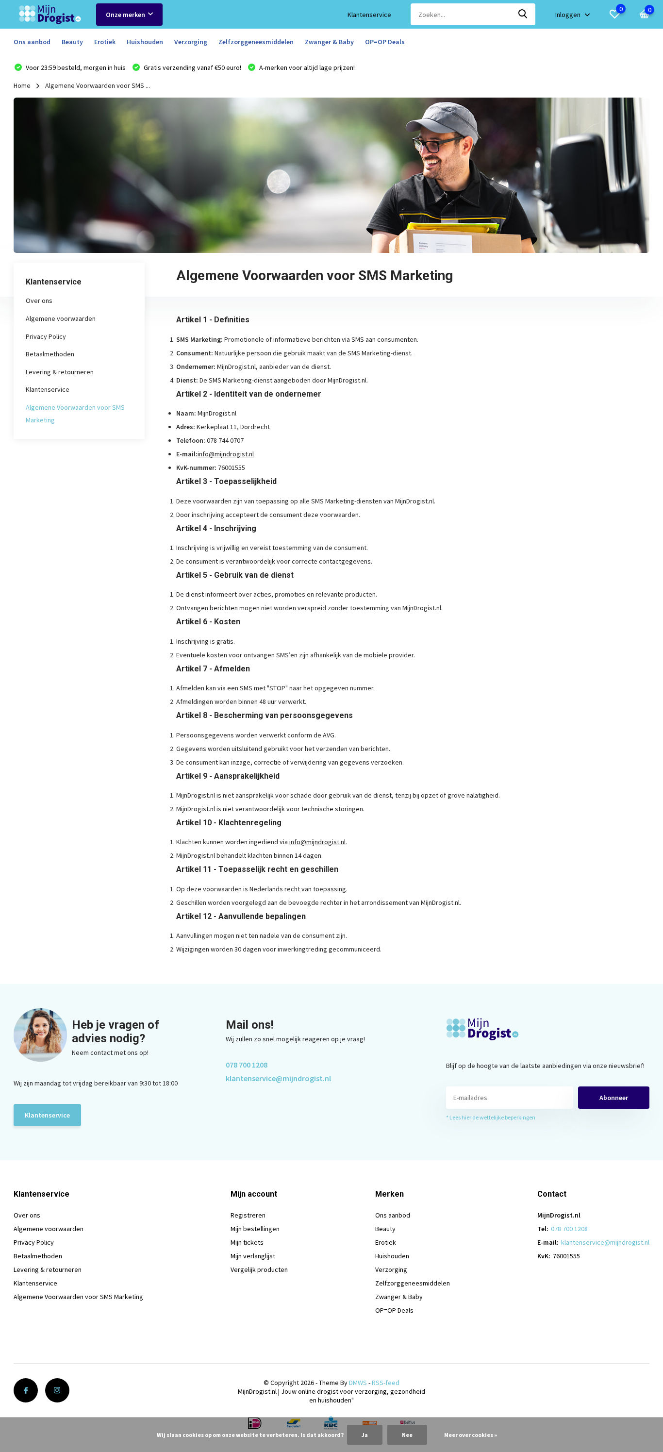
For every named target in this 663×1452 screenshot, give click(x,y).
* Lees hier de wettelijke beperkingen (490, 1117)
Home (22, 85)
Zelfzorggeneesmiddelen (256, 41)
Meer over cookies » (470, 1434)
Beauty (72, 41)
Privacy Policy (46, 336)
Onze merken (125, 14)
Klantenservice (369, 14)
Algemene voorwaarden (61, 318)
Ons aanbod (32, 41)
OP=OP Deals (385, 41)
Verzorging (190, 41)
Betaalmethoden (50, 354)
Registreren (248, 1215)
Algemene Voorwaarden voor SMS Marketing (78, 1296)
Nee (407, 1434)
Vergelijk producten (259, 1269)
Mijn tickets (247, 1242)
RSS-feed (385, 1382)
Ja (365, 1434)
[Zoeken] (523, 14)
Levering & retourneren (60, 371)
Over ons (39, 301)
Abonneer (613, 1097)
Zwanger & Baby (329, 41)
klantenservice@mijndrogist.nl (278, 1078)
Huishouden (145, 41)
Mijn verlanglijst (253, 1256)
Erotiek (105, 41)
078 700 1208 (246, 1064)
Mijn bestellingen (255, 1228)
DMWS (358, 1382)
